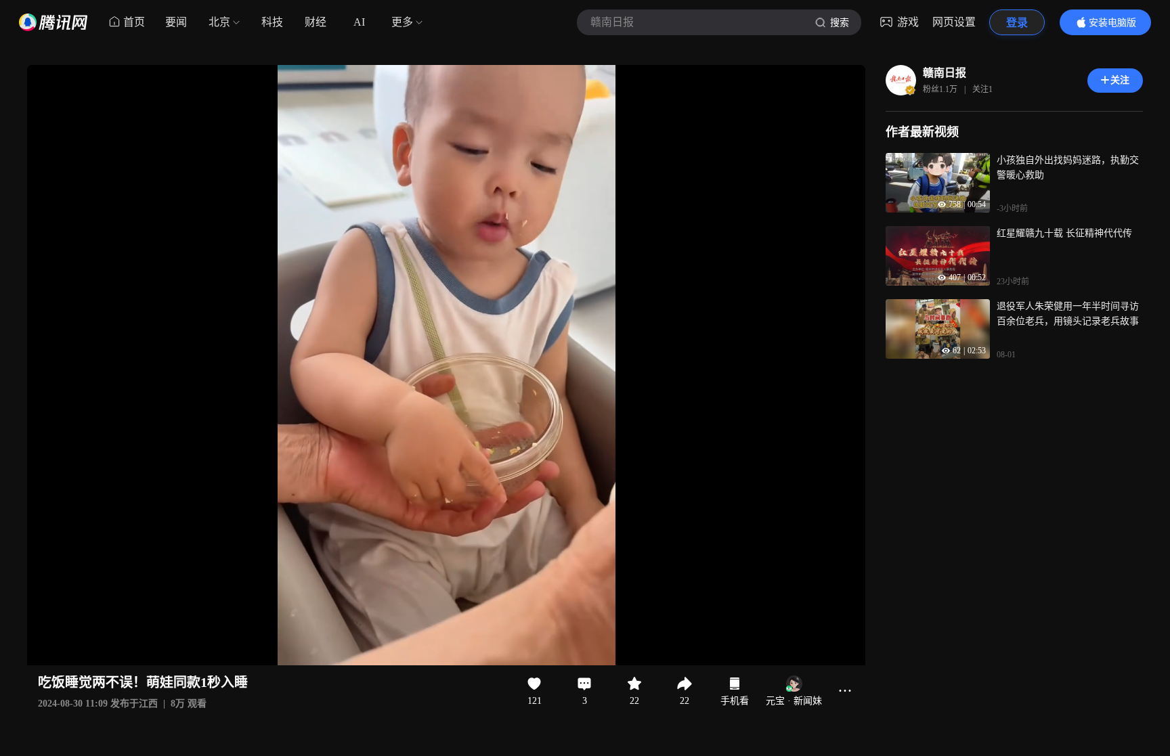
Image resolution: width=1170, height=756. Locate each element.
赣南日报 (944, 73)
